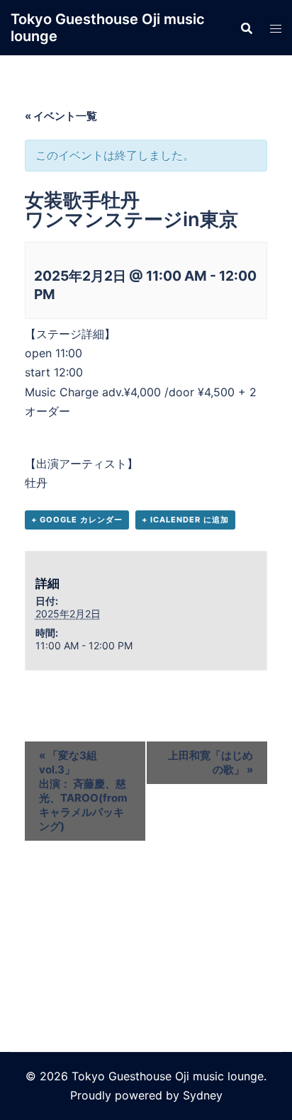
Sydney (203, 1095)
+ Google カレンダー (77, 520)
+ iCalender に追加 (185, 520)
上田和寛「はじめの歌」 (210, 762)
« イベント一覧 (61, 116)
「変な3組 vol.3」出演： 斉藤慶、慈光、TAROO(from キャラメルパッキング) (83, 791)
